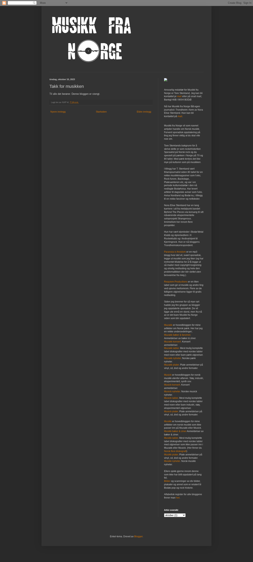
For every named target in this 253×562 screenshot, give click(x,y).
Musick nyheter (172, 391)
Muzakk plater (171, 364)
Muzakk (168, 325)
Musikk (168, 421)
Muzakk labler (171, 348)
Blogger (138, 536)
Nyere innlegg (58, 111)
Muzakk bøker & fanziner (177, 335)
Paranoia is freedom (175, 251)
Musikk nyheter (172, 461)
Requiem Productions (175, 281)
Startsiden (101, 111)
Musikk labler (171, 438)
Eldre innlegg (144, 111)
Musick (168, 374)
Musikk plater (171, 454)
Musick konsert (172, 384)
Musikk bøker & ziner (175, 431)
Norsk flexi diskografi (175, 451)
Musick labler (171, 398)
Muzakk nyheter (172, 358)
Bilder (167, 481)
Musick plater (171, 411)
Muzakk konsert (172, 341)
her (177, 497)
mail (179, 96)
